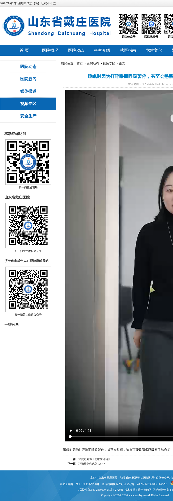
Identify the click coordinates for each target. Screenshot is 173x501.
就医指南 (128, 50)
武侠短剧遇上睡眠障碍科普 (94, 459)
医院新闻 (28, 79)
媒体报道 (28, 91)
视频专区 (28, 103)
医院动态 (76, 50)
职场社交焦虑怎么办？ (91, 463)
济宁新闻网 (145, 489)
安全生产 (28, 116)
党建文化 (154, 50)
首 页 (24, 50)
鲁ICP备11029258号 (87, 484)
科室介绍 (102, 50)
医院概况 (50, 50)
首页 (80, 63)
